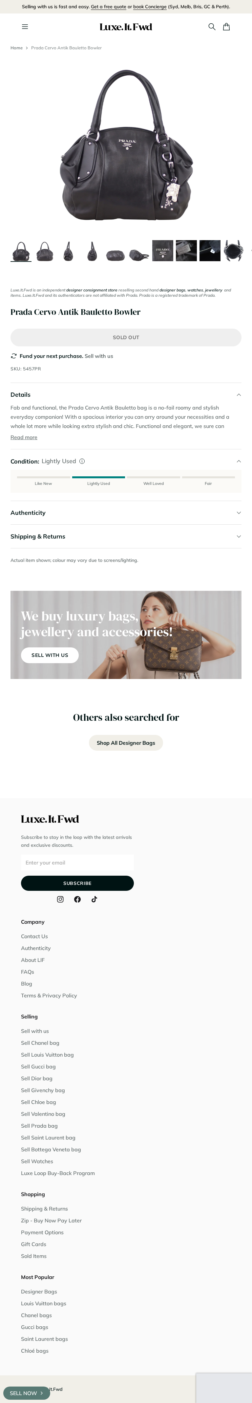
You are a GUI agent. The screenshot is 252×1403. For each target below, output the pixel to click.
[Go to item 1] (21, 250)
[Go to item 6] (139, 250)
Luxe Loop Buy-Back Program (58, 1173)
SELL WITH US (50, 655)
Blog (26, 983)
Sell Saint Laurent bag (48, 1137)
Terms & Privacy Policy (49, 995)
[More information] (82, 461)
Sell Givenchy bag (43, 1090)
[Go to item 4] (91, 250)
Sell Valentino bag (43, 1114)
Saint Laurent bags (44, 1339)
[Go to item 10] (233, 250)
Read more (23, 437)
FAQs (27, 971)
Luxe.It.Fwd (50, 1389)
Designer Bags (39, 1291)
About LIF (33, 960)
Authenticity (36, 948)
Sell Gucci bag (38, 1066)
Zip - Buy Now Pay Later (51, 1220)
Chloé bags (35, 1350)
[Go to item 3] (68, 250)
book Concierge (150, 7)
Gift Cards (33, 1244)
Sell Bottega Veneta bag (51, 1149)
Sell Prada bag (39, 1125)
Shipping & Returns (44, 1208)
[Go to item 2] (44, 250)
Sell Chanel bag (40, 1043)
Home (16, 47)
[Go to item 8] (186, 250)
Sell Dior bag (36, 1078)
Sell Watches (37, 1161)
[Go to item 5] (115, 250)
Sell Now (23, 1393)
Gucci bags (34, 1327)
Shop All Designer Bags (126, 742)
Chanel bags (36, 1315)
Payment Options (42, 1232)
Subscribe (77, 883)
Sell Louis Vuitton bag (47, 1054)
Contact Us (34, 936)
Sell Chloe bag (38, 1102)
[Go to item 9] (210, 250)
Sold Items (34, 1256)
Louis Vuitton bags (43, 1303)
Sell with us (99, 356)
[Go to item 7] (162, 250)
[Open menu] (25, 26)
